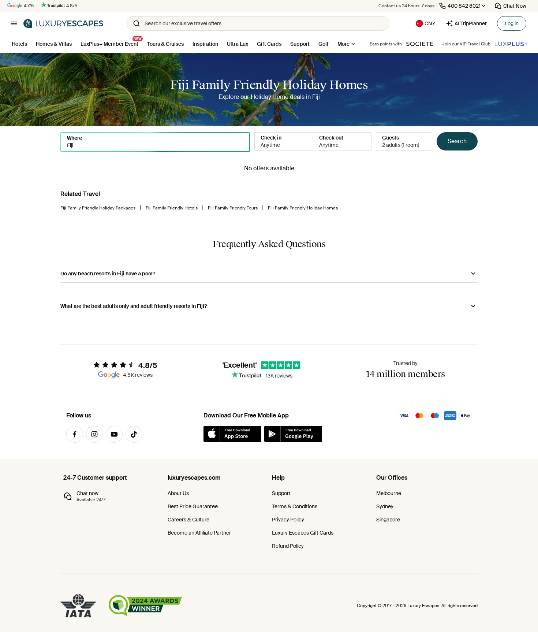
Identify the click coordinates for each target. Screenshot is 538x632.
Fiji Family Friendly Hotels (172, 208)
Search (457, 141)
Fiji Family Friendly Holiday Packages (97, 208)
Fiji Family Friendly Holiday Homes (303, 208)
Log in (512, 23)
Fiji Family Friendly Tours (233, 208)
